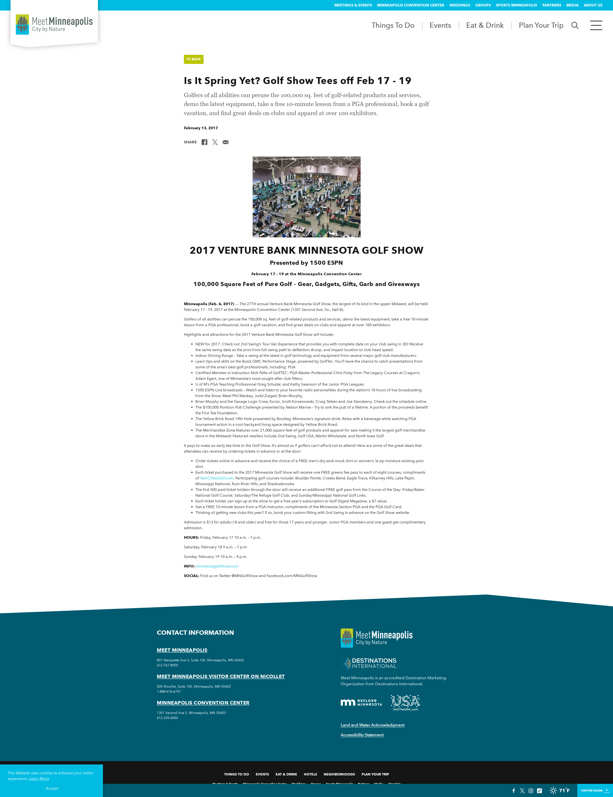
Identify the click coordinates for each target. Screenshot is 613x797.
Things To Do (393, 25)
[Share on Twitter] (215, 142)
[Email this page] (225, 142)
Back (196, 59)
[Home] (54, 24)
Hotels (310, 774)
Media (572, 5)
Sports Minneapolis (516, 5)
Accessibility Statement (362, 734)
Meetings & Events (353, 5)
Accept (51, 788)
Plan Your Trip (541, 25)
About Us (593, 5)
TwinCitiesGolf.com (216, 478)
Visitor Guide (591, 790)
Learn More (39, 778)
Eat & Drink (485, 25)
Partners (551, 5)
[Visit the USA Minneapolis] (405, 703)
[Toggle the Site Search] (575, 25)
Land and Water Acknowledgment (372, 725)
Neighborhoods (339, 774)
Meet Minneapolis (182, 650)
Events (440, 25)
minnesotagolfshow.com (217, 566)
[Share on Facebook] (204, 142)
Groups (483, 5)
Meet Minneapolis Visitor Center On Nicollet (221, 676)
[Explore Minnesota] (361, 702)
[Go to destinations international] (369, 663)
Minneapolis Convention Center (410, 5)
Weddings (459, 5)
